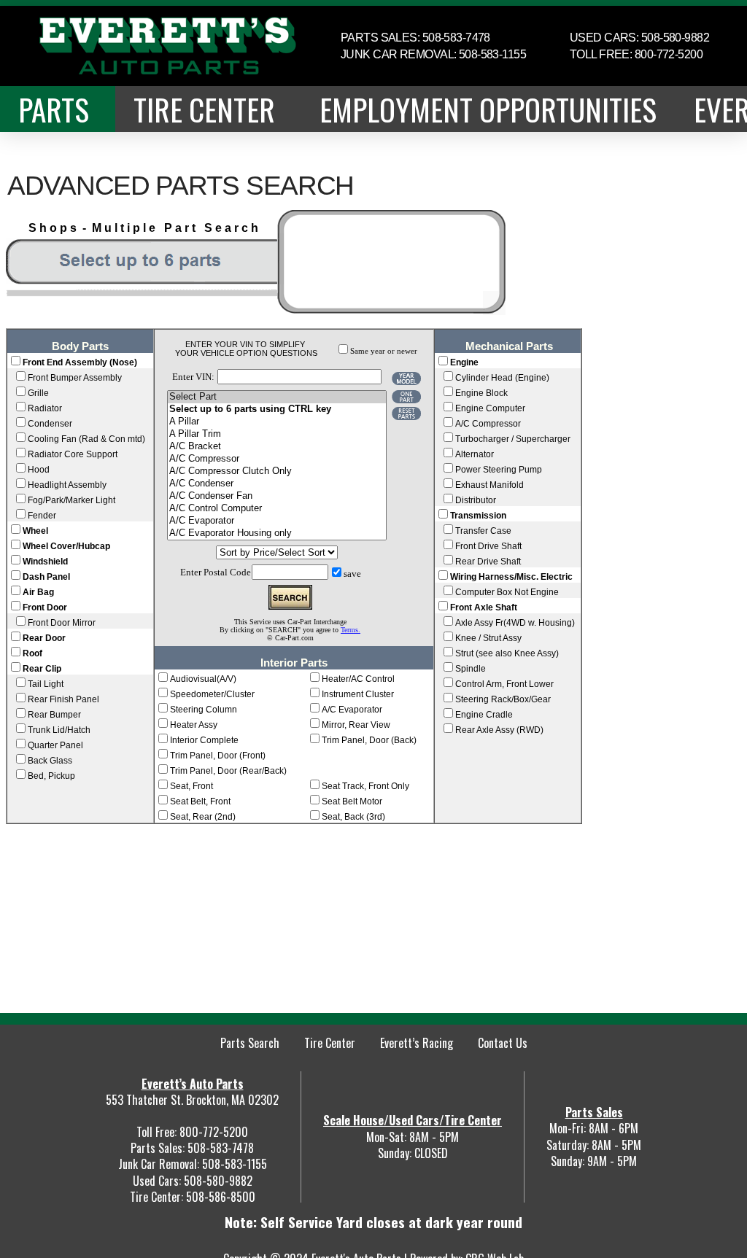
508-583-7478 (220, 1148)
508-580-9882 (218, 1180)
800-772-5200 (213, 1132)
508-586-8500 (220, 1196)
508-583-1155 (234, 1164)
